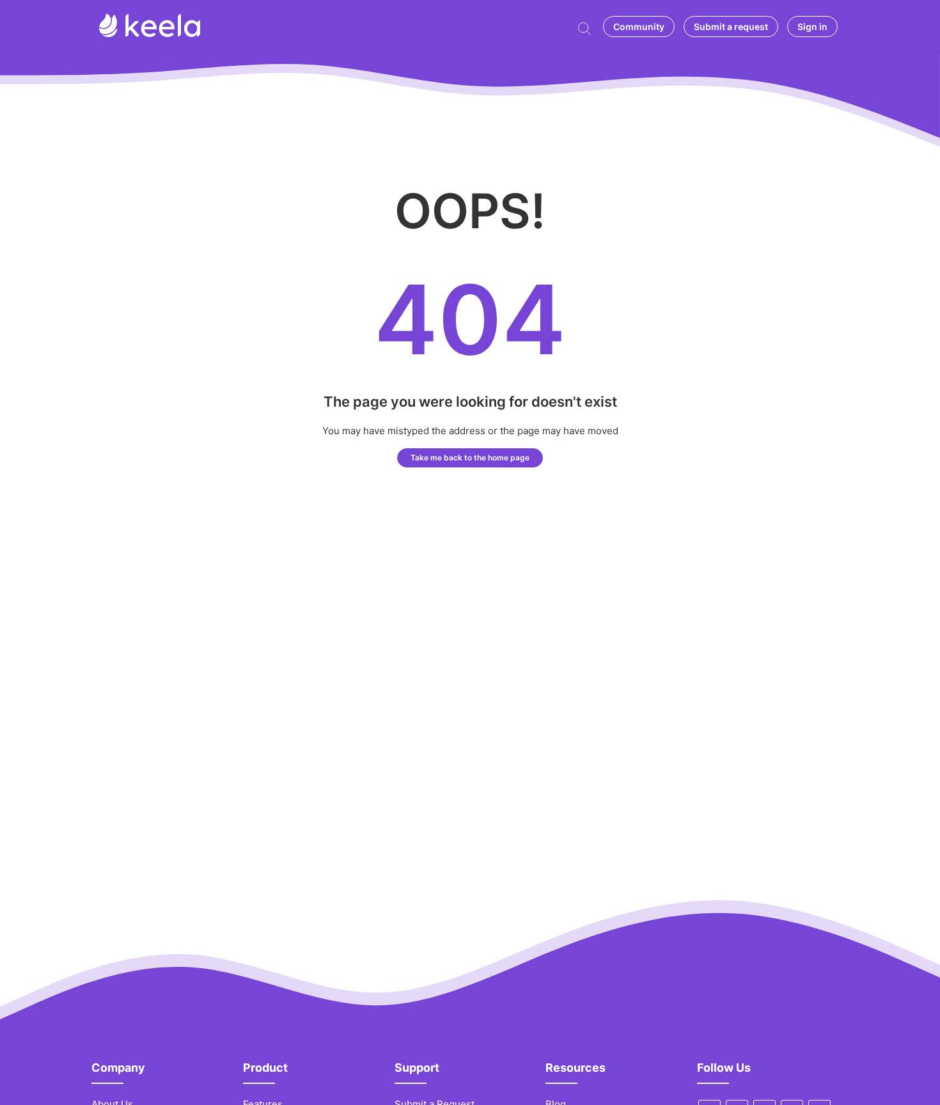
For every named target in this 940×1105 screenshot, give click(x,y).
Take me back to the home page (470, 457)
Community (638, 26)
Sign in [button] (812, 26)
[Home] (149, 33)
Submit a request (731, 26)
